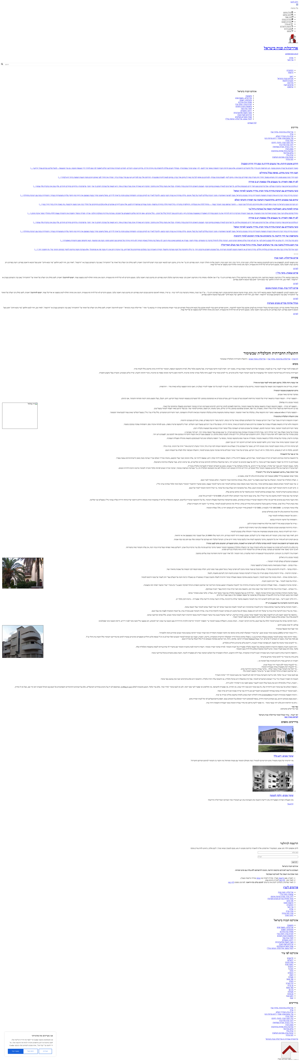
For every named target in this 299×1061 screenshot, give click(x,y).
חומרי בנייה (289, 140)
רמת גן (291, 969)
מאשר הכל (15, 1051)
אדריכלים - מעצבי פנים (243, 98)
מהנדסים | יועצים (246, 100)
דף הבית (295, 359)
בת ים (291, 990)
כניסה (258, 878)
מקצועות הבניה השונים (244, 106)
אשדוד (291, 977)
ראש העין (290, 996)
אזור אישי (290, 901)
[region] (30, 1044)
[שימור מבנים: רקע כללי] (275, 751)
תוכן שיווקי (289, 159)
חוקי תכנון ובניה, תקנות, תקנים (282, 142)
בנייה (291, 134)
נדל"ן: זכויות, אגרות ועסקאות (283, 147)
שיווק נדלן (289, 155)
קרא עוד (290, 765)
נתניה (291, 981)
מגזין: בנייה (289, 911)
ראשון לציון (289, 964)
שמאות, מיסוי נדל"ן (286, 894)
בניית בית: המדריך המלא (284, 136)
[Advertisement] (149, 332)
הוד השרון (289, 983)
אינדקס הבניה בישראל (285, 78)
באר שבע (290, 987)
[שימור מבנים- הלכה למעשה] (273, 791)
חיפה (291, 975)
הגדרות (45, 1051)
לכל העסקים (252, 123)
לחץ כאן (282, 880)
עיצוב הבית (289, 149)
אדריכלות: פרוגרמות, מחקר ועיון (282, 132)
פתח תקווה (289, 962)
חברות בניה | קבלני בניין (243, 104)
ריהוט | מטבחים (246, 111)
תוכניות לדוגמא (288, 81)
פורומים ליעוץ (288, 85)
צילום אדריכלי (288, 153)
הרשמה (290, 72)
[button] (297, 4)
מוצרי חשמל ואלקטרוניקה (243, 113)
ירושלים (290, 960)
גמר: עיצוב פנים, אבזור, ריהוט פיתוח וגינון (278, 138)
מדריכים (290, 83)
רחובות (290, 966)
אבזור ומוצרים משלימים (243, 117)
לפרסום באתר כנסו (291, 717)
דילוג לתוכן (294, 2)
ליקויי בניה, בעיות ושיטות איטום (282, 896)
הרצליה (290, 973)
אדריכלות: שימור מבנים (257, 359)
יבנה (291, 998)
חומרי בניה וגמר (246, 108)
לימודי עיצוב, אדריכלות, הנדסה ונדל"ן (238, 119)
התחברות (290, 70)
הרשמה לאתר (288, 903)
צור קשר (290, 60)
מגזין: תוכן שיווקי (287, 913)
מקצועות (249, 96)
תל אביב (290, 958)
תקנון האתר (289, 915)
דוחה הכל (30, 1051)
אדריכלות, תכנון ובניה (285, 892)
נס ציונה (290, 994)
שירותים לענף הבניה (244, 115)
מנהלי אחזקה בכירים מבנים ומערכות (280, 899)
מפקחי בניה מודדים (245, 102)
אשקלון (290, 992)
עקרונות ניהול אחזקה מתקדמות (282, 151)
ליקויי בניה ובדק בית (286, 145)
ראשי (291, 76)
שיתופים (290, 87)
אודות (291, 58)
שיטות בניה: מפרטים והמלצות (282, 157)
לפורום (295, 269)
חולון (291, 971)
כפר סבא (290, 979)
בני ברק (290, 985)
